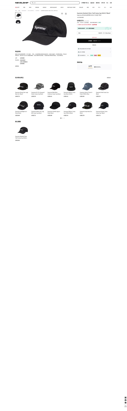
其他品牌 (81, 7)
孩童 (111, 7)
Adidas (44, 7)
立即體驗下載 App (85, 2)
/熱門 (17, 7)
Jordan (37, 7)
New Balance (53, 7)
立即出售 (103, 2)
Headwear (24, 10)
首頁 (16, 10)
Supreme (37, 10)
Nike (30, 7)
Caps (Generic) (31, 10)
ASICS (62, 7)
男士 (99, 7)
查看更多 (17, 66)
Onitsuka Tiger (71, 7)
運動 (24, 7)
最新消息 (98, 2)
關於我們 (92, 2)
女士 (105, 7)
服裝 (88, 7)
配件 (94, 7)
